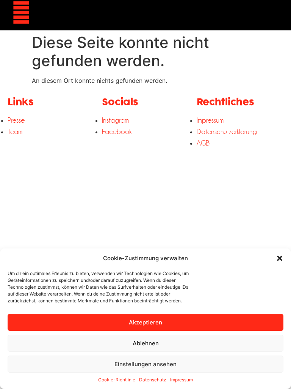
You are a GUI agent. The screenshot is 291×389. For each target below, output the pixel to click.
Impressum (181, 380)
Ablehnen (146, 343)
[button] (279, 258)
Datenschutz (152, 380)
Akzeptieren (145, 322)
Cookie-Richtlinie (116, 380)
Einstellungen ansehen (145, 364)
